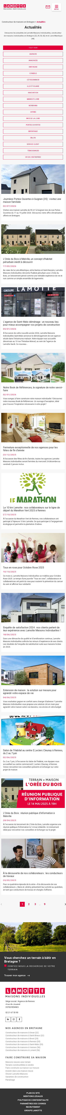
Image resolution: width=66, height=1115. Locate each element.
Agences (33, 54)
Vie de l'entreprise (33, 157)
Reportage (33, 131)
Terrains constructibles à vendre (20, 1065)
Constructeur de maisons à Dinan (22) (22, 1032)
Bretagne (33, 67)
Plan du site (33, 1093)
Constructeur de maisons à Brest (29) (22, 1038)
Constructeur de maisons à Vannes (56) (23, 1047)
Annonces (33, 61)
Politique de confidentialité (33, 1100)
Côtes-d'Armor (33, 80)
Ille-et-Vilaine (33, 86)
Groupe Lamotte (33, 1110)
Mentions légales (33, 1096)
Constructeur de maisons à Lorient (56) (23, 1050)
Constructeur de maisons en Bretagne (18, 22)
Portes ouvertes (33, 125)
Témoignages (33, 151)
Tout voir (33, 48)
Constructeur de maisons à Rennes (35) (23, 1041)
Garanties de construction (17, 1077)
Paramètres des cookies (33, 1103)
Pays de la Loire (33, 118)
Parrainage (10, 1080)
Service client (33, 144)
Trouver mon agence (14, 975)
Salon (33, 138)
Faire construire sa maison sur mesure (22, 1068)
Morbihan (33, 106)
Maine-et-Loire (33, 99)
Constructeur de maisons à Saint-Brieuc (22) (25, 1035)
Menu (56, 9)
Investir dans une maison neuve (19, 1071)
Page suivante (65, 904)
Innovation (33, 93)
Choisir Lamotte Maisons (17, 1074)
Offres (33, 112)
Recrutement (33, 1107)
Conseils (33, 73)
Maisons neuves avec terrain (18, 1062)
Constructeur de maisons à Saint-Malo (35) (24, 1044)
